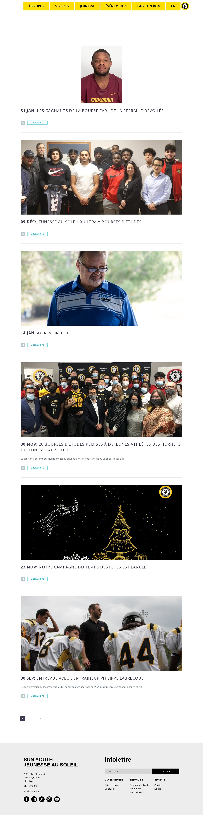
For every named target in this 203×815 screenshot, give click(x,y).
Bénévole (109, 789)
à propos (36, 6)
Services (62, 6)
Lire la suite (37, 122)
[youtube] (57, 800)
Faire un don (111, 785)
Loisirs (157, 789)
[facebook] (26, 800)
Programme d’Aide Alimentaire (139, 787)
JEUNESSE (87, 6)
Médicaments (137, 792)
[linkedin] (34, 800)
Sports (157, 785)
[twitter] (42, 800)
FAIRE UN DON (148, 6)
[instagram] (49, 800)
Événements (115, 6)
